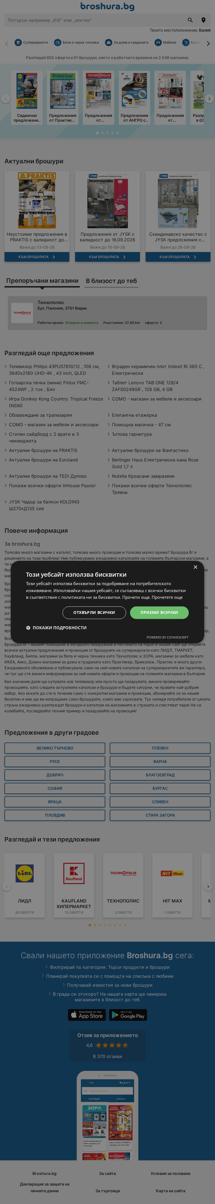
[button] (56, 628)
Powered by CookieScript (167, 637)
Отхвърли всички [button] (94, 612)
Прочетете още (167, 597)
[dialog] (107, 602)
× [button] (195, 567)
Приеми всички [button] (159, 612)
